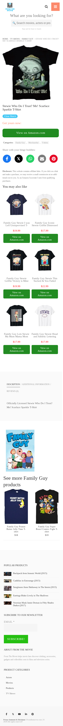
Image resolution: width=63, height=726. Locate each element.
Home (5, 39)
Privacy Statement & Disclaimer (14, 720)
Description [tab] (13, 384)
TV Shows (15, 39)
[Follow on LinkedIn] (26, 714)
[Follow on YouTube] (19, 714)
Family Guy (27, 39)
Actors (9, 677)
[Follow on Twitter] (13, 714)
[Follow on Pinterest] (33, 714)
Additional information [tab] (36, 384)
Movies (9, 682)
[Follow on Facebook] (6, 714)
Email (9, 621)
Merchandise (33, 143)
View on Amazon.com (30, 132)
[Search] (46, 6)
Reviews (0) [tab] (12, 391)
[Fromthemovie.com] (10, 6)
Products (10, 688)
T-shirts (45, 143)
